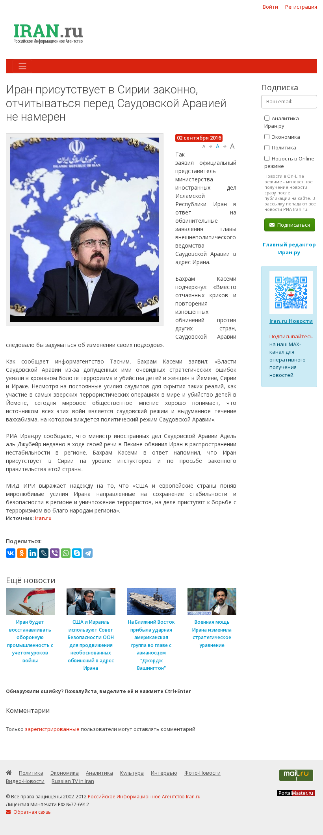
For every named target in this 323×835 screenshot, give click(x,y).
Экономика (285, 136)
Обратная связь (31, 812)
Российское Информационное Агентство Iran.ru (144, 796)
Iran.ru (43, 518)
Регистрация (301, 6)
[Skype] (77, 553)
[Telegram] (88, 553)
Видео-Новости (25, 781)
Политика (283, 147)
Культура (132, 772)
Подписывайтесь (291, 336)
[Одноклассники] (21, 553)
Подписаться (293, 224)
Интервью (164, 772)
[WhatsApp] (66, 553)
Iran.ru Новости (291, 320)
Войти (270, 6)
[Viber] (54, 553)
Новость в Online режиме (289, 162)
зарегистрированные (52, 728)
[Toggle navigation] (22, 66)
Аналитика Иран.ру (281, 122)
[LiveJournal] (43, 553)
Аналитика (99, 772)
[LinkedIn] (32, 553)
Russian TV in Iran (73, 781)
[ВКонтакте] (10, 553)
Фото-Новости (202, 772)
